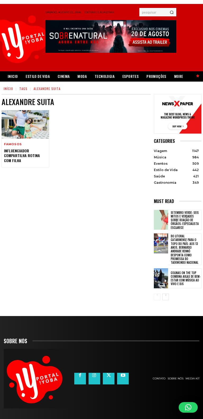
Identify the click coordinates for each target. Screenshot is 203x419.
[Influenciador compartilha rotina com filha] (25, 124)
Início (8, 88)
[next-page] (165, 297)
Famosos (13, 144)
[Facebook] (80, 378)
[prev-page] (157, 297)
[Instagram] (94, 378)
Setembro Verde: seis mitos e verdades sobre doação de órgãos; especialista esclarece (185, 220)
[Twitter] (108, 378)
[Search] (171, 12)
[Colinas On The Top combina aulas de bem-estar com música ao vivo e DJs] (161, 278)
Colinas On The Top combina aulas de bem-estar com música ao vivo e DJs (186, 278)
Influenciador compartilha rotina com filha (22, 155)
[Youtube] (123, 378)
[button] (188, 407)
